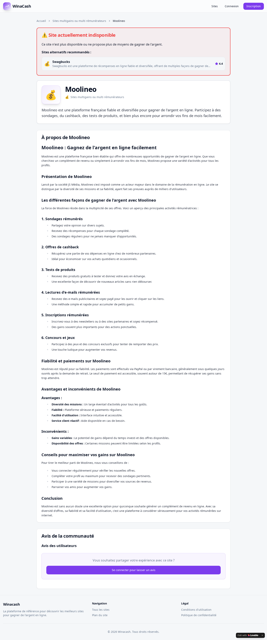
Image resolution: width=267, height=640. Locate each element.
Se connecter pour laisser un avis (133, 570)
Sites (214, 6)
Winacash (11, 604)
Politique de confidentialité (198, 615)
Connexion (232, 6)
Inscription (253, 6)
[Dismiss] (262, 635)
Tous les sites (100, 609)
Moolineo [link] (119, 21)
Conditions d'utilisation (196, 609)
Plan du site (100, 615)
